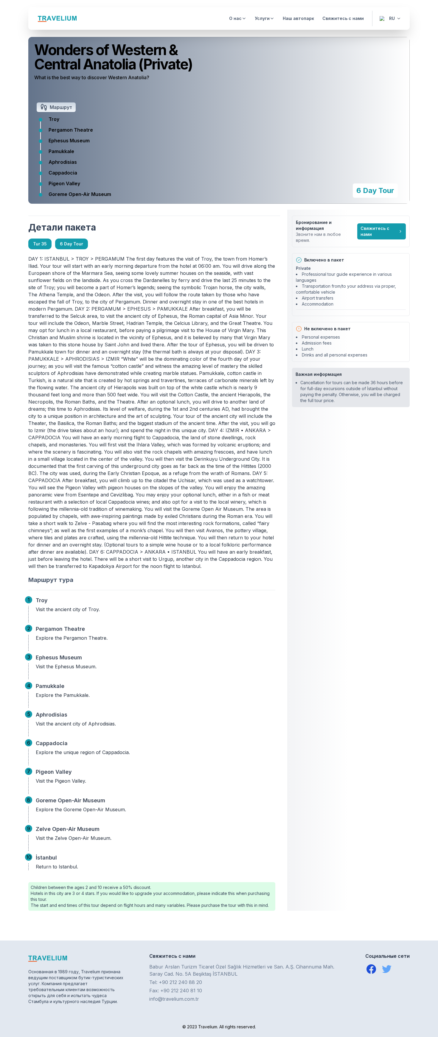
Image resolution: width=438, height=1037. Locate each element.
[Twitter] (387, 969)
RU (392, 18)
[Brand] (57, 18)
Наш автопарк (298, 18)
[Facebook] (371, 969)
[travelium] (76, 958)
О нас (235, 18)
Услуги (262, 18)
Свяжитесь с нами (343, 18)
